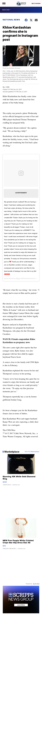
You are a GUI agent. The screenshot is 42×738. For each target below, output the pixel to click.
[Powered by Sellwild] (36, 584)
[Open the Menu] (4, 3)
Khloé (18, 278)
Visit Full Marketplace (32, 451)
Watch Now (35, 3)
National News (11, 20)
